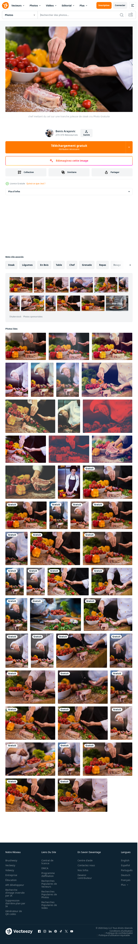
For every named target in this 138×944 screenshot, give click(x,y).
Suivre (86, 134)
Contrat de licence (46, 860)
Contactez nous (84, 863)
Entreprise (11, 873)
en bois (44, 263)
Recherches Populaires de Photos (48, 892)
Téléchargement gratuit (69, 147)
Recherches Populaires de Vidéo (48, 903)
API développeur (14, 883)
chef (72, 263)
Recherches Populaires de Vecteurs (48, 882)
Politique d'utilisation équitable (111, 933)
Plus (82, 5)
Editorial (67, 5)
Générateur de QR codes (13, 911)
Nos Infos (81, 868)
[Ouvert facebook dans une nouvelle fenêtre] (39, 929)
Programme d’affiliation (47, 873)
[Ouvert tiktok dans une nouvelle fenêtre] (61, 929)
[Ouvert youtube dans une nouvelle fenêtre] (71, 929)
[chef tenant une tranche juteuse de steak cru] (112, 447)
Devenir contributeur (83, 875)
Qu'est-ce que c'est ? (35, 183)
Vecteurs (16, 5)
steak (11, 263)
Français (123, 878)
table (59, 263)
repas (102, 263)
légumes (27, 263)
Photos (34, 5)
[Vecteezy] (5, 5)
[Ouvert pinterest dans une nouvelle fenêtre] (55, 929)
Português (124, 868)
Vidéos (50, 5)
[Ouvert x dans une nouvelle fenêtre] (66, 929)
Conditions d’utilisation (118, 929)
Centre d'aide (83, 858)
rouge (117, 263)
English (122, 858)
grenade (87, 263)
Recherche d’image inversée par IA (14, 891)
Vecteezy (10, 863)
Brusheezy (11, 858)
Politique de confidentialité (116, 931)
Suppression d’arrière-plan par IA (13, 901)
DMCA (43, 866)
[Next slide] (124, 263)
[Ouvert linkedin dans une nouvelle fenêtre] (50, 929)
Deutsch (123, 873)
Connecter (120, 5)
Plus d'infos (14, 189)
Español (122, 863)
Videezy (9, 868)
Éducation (11, 878)
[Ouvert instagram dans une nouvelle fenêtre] (44, 929)
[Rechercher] (122, 15)
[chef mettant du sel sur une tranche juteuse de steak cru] (25, 344)
